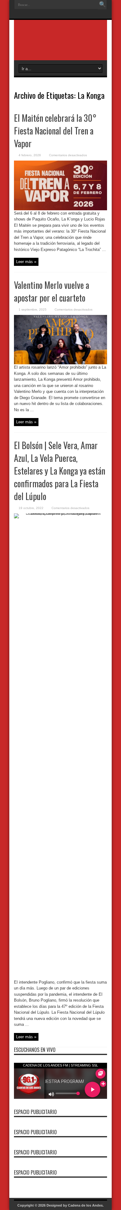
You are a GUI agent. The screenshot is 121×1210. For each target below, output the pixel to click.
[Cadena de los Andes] (60, 44)
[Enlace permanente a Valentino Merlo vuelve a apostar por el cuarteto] (60, 363)
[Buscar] (102, 4)
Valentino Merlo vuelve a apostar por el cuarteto (51, 291)
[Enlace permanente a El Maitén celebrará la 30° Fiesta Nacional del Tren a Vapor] (60, 209)
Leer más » (26, 261)
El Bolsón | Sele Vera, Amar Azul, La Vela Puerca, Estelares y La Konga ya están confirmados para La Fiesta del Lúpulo (59, 471)
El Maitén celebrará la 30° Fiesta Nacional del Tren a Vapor (55, 130)
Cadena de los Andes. (86, 1205)
